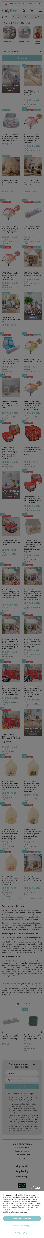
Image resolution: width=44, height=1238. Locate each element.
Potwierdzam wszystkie (22, 1219)
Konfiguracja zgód (22, 1232)
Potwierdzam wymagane (22, 1225)
